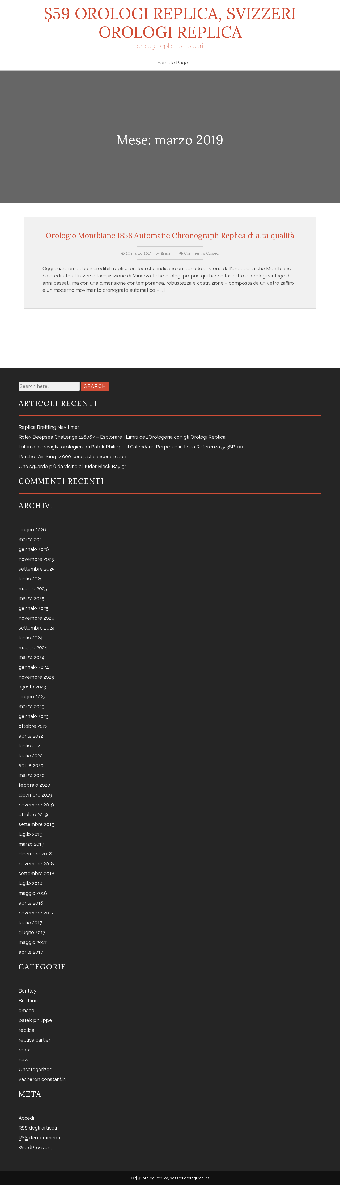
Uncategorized (35, 1069)
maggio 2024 (33, 647)
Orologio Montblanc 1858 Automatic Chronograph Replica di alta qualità (170, 235)
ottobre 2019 (33, 814)
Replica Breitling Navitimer (49, 427)
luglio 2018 (30, 883)
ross (23, 1059)
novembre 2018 (36, 863)
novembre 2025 (36, 559)
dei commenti (39, 1137)
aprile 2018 (31, 903)
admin (170, 253)
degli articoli (38, 1128)
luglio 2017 (30, 922)
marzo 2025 (31, 598)
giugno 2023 (32, 696)
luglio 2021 (30, 745)
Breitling (28, 1000)
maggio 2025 (33, 588)
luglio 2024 (31, 637)
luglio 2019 (30, 834)
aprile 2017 (31, 952)
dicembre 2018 (35, 854)
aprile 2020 (31, 765)
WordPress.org (35, 1147)
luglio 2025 (30, 578)
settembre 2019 (36, 824)
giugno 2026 (32, 529)
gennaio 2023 (34, 716)
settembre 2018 (36, 873)
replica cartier (34, 1040)
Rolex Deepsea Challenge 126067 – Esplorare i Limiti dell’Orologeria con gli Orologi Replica (122, 437)
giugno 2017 (32, 932)
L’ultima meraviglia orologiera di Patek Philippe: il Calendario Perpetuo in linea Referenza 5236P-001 (132, 447)
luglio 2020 (31, 755)
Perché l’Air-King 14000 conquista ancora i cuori (72, 456)
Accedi (26, 1118)
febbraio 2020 (34, 785)
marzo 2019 (31, 844)
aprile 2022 (31, 736)
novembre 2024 (36, 618)
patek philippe (35, 1020)
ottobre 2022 (33, 726)
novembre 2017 (36, 913)
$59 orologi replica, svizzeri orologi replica (170, 22)
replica (26, 1030)
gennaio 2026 (34, 549)
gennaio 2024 (34, 667)
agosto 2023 (32, 687)
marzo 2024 (32, 657)
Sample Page (173, 62)
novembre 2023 (36, 677)
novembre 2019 (36, 804)
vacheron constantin (42, 1079)
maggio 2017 (33, 942)
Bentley (27, 991)
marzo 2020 (32, 775)
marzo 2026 (32, 539)
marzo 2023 (31, 706)
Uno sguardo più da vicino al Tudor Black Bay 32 (73, 466)
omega (26, 1010)
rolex (24, 1050)
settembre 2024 (37, 628)
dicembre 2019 (35, 795)
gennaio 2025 (34, 608)
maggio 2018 (33, 893)
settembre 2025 (36, 569)
